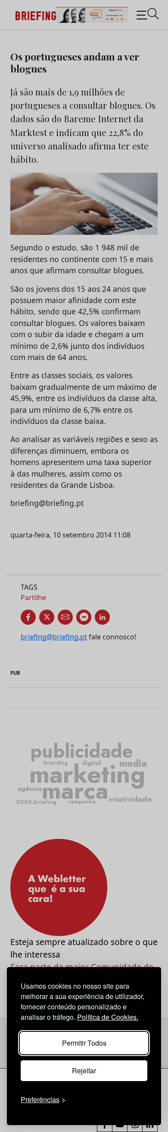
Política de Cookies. (107, 1017)
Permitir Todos (84, 1043)
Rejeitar (84, 1070)
